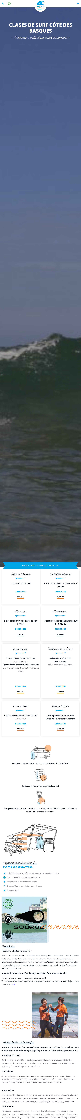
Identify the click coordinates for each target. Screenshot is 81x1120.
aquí (13, 984)
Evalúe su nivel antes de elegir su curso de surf (40, 565)
